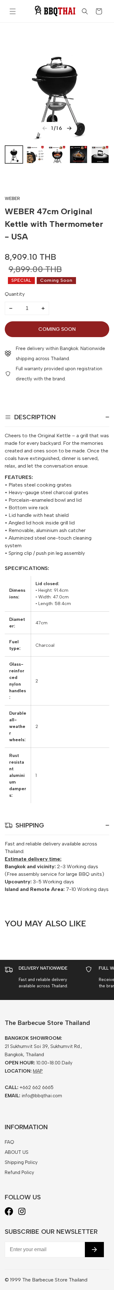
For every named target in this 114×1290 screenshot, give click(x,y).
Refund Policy (19, 1172)
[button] (13, 11)
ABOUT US (16, 1152)
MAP (38, 1071)
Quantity (15, 294)
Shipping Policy (21, 1162)
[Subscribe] (94, 1249)
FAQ (9, 1142)
